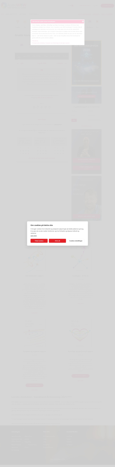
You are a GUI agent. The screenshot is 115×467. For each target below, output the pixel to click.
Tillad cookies (39, 240)
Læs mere (34, 236)
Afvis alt (57, 240)
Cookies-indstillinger (75, 240)
